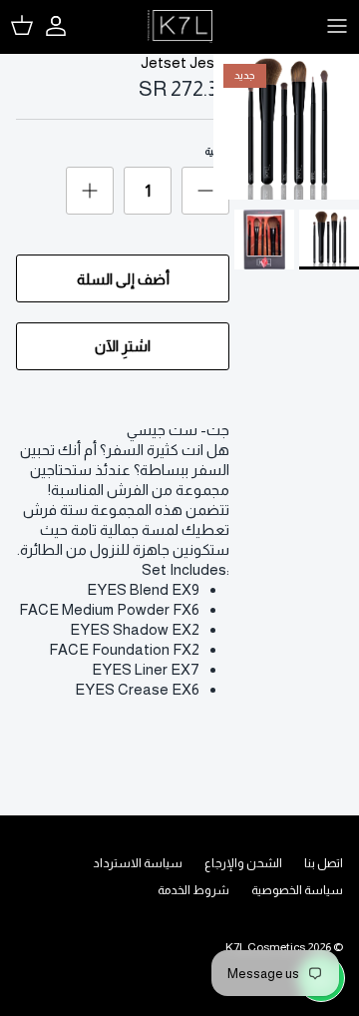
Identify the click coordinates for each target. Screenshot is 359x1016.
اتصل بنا (323, 863)
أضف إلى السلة (123, 278)
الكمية (217, 151)
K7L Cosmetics (265, 947)
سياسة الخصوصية (297, 890)
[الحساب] (66, 26)
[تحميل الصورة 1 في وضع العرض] (286, 127)
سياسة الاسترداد (137, 863)
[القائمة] (337, 26)
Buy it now (122, 346)
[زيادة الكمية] (90, 191)
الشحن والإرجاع (243, 863)
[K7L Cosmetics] (180, 26)
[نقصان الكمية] (205, 191)
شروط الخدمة (193, 890)
